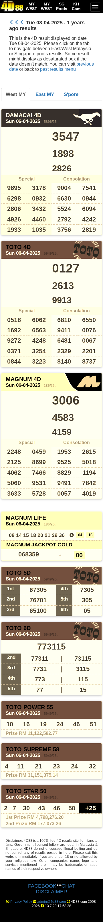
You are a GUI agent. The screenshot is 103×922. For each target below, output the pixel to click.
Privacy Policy (21, 902)
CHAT (68, 886)
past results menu (58, 69)
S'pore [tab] (71, 94)
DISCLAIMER (51, 891)
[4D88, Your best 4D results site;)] (12, 6)
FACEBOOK (42, 886)
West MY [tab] (16, 94)
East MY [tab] (44, 94)
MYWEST (31, 6)
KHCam (76, 6)
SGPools (61, 6)
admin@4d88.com (51, 902)
